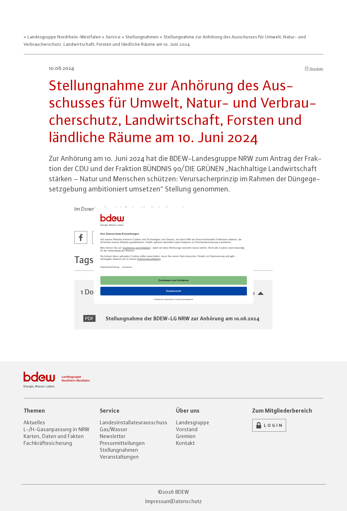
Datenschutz (187, 501)
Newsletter (112, 436)
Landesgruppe (192, 422)
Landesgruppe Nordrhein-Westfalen (64, 37)
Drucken (316, 68)
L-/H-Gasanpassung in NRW (57, 429)
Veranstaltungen (119, 457)
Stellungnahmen (142, 37)
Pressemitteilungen (122, 443)
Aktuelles (34, 422)
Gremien (186, 436)
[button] (81, 237)
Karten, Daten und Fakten (54, 436)
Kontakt (185, 443)
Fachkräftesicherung (48, 443)
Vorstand (187, 429)
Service (113, 37)
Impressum (158, 501)
